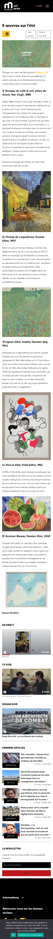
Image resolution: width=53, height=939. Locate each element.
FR (37, 6)
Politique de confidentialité (30, 935)
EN (40, 6)
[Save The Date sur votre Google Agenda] (6, 34)
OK (13, 935)
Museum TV (41, 73)
